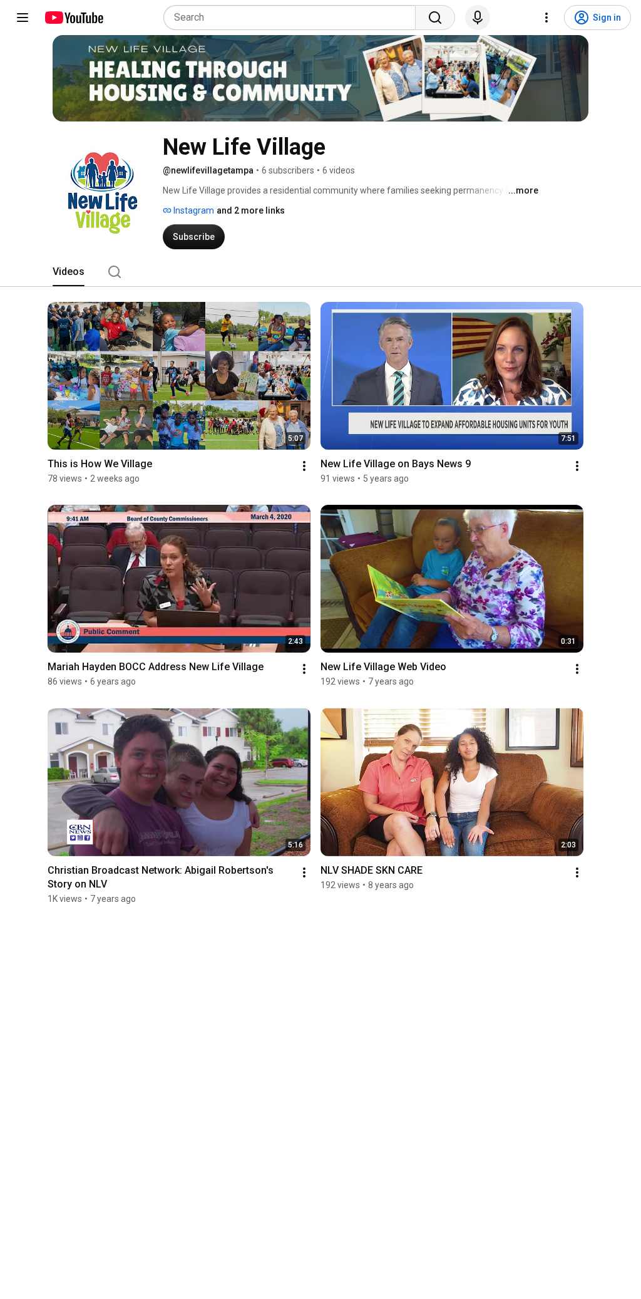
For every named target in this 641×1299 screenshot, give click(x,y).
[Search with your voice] (477, 17)
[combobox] (293, 17)
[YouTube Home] (73, 17)
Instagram (193, 210)
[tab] (69, 272)
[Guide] (22, 17)
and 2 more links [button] (251, 210)
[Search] (435, 17)
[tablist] (320, 272)
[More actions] (304, 466)
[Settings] (546, 17)
